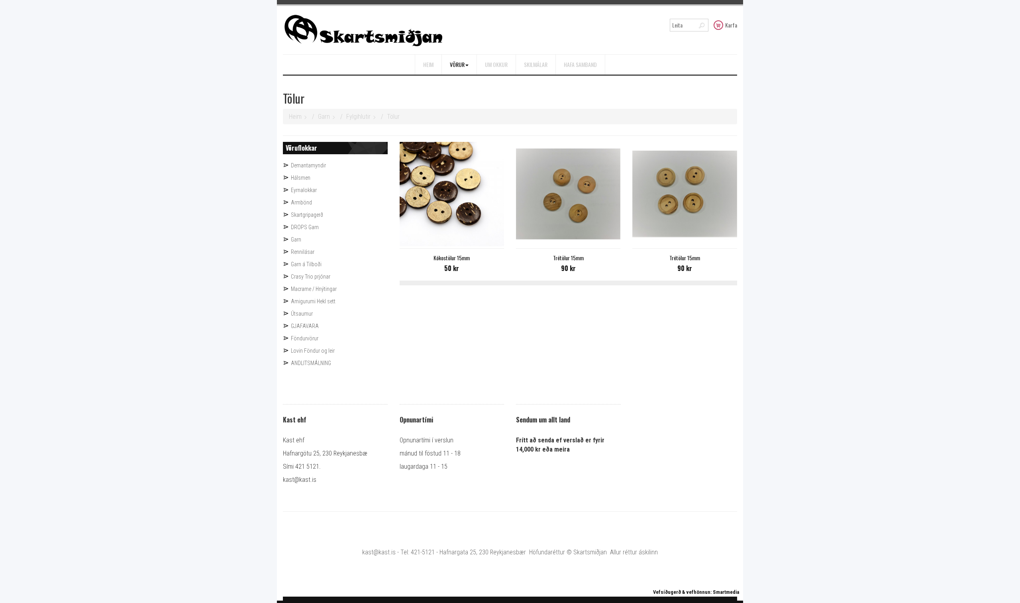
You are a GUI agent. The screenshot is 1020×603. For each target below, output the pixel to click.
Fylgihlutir (358, 116)
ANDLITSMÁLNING (311, 363)
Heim (428, 64)
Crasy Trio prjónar (310, 276)
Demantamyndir (308, 165)
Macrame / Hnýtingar (314, 289)
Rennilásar (302, 252)
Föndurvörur (304, 338)
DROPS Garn (305, 227)
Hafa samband (580, 64)
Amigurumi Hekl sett (313, 301)
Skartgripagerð (307, 215)
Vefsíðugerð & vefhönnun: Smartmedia (696, 592)
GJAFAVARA (305, 326)
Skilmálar (535, 64)
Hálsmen (300, 178)
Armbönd (301, 202)
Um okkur (496, 64)
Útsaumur (302, 313)
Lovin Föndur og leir (313, 351)
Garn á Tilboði (306, 264)
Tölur (393, 116)
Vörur (457, 64)
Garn (324, 116)
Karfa (731, 25)
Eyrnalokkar (304, 190)
